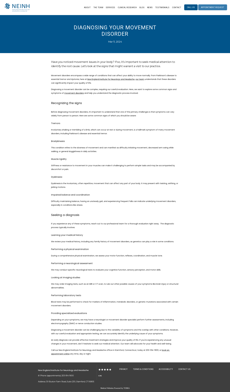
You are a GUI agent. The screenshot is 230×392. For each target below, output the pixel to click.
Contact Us (184, 369)
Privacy (123, 369)
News (150, 7)
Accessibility (166, 369)
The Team (98, 7)
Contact (176, 7)
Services (110, 7)
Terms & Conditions (143, 369)
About (87, 7)
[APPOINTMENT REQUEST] (212, 10)
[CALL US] (191, 10)
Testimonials (162, 7)
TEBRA (127, 388)
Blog (142, 7)
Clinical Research (127, 7)
